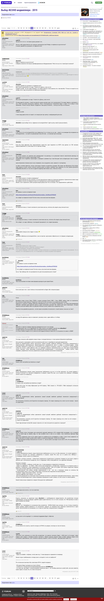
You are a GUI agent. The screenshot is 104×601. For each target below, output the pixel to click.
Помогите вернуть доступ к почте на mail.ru (92, 22)
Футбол (84, 42)
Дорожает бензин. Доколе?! (89, 46)
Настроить (73, 599)
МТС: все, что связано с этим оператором (92, 39)
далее (58, 28)
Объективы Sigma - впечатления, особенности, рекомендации (90, 62)
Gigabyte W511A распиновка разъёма (91, 128)
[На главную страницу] (6, 2)
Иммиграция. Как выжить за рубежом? (91, 52)
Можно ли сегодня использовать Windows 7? (92, 54)
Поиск (48, 594)
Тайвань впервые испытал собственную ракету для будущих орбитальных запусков (92, 150)
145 (34, 28)
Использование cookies (32, 595)
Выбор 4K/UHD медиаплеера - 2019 (19, 10)
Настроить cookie (42, 595)
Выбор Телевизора (87, 59)
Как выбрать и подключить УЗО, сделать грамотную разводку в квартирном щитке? (92, 26)
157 (55, 28)
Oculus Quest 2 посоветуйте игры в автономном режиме (90, 122)
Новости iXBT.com (85, 131)
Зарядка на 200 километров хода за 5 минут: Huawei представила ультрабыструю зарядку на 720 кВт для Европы (92, 153)
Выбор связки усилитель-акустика (90, 35)
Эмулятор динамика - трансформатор (91, 56)
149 (45, 28)
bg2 (83, 238)
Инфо (76, 38)
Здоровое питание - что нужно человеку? (92, 65)
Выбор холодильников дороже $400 (90, 49)
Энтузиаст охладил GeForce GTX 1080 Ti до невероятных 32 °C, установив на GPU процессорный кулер (92, 164)
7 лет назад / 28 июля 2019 (22, 38)
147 (40, 28)
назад (8, 28)
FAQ (51, 594)
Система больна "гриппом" (88, 223)
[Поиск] (92, 2)
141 (24, 28)
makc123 (19, 511)
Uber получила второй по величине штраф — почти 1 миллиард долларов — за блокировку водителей (92, 146)
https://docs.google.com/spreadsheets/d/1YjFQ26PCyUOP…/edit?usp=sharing (38, 35)
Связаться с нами (31, 594)
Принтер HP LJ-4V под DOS (88, 232)
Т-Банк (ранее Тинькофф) (88, 29)
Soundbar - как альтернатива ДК (90, 37)
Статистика (54, 594)
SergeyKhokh (20, 493)
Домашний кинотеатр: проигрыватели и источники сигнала (14, 7)
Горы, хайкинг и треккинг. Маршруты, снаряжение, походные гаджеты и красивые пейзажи (93, 119)
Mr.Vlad (9, 17)
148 (42, 28)
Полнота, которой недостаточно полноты (92, 124)
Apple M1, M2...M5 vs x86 (88, 48)
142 (26, 28)
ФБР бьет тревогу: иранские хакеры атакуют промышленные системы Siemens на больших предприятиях (93, 157)
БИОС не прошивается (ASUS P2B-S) (90, 234)
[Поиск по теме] (75, 28)
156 (52, 28)
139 (18, 28)
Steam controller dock (88, 127)
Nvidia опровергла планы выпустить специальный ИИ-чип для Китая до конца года (93, 144)
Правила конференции (41, 594)
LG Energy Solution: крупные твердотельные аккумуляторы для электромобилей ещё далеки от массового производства (92, 161)
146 (37, 28)
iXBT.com (29, 597)
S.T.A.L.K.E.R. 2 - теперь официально (90, 21)
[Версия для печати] (73, 28)
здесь (13, 14)
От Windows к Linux (87, 64)
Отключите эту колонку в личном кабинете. (90, 243)
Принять (66, 599)
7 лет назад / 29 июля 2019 (22, 295)
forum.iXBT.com (56, 597)
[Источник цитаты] (43, 41)
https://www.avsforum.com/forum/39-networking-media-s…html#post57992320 (36, 195)
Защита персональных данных (53, 595)
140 (21, 28)
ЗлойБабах (19, 200)
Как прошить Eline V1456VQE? (89, 230)
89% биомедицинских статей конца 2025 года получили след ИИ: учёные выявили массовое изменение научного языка (93, 168)
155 (50, 28)
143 (29, 28)
